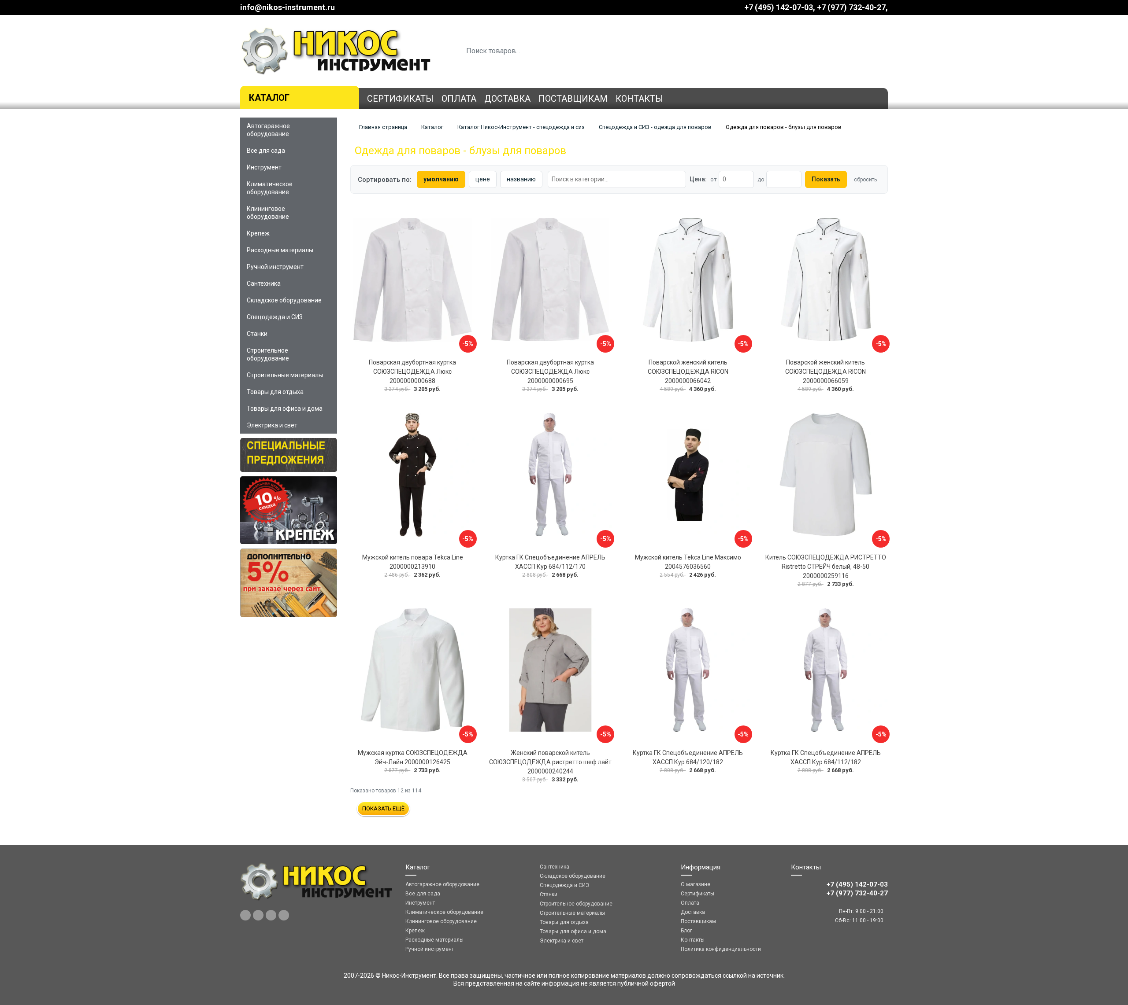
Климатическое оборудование (270, 187)
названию (521, 179)
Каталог (269, 97)
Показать (826, 179)
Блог (686, 931)
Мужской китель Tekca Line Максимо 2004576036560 (688, 562)
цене (482, 179)
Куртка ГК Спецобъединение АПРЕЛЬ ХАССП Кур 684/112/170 (550, 562)
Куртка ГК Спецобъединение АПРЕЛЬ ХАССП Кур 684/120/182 (688, 757)
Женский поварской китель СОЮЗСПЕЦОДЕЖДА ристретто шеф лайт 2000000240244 (550, 762)
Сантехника (264, 283)
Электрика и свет (272, 425)
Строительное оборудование (268, 354)
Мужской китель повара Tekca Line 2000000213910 (412, 562)
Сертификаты (400, 98)
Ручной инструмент (275, 266)
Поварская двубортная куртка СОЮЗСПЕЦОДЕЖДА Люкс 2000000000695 (550, 371)
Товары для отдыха (275, 391)
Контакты (639, 98)
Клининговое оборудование (268, 212)
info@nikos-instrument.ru (287, 7)
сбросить (865, 180)
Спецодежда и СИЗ (275, 316)
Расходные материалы (280, 250)
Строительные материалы (285, 375)
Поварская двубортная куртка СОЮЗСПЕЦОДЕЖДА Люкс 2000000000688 (412, 371)
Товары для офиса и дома (285, 408)
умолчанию (441, 179)
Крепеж (258, 233)
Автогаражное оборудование (268, 129)
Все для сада (266, 150)
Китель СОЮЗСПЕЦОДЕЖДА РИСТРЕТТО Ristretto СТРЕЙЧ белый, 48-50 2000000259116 (825, 566)
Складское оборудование (284, 300)
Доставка (507, 98)
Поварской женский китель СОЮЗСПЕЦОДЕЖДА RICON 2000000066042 (688, 371)
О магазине (695, 884)
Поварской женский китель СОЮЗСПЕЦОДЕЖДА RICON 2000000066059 (825, 371)
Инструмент (264, 167)
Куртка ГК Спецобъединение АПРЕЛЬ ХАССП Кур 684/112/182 (826, 757)
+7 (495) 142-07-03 (778, 7)
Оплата (459, 98)
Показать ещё (383, 808)
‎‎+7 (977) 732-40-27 (851, 7)
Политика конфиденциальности (721, 949)
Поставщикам (573, 98)
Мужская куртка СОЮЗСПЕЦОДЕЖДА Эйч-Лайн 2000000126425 (413, 757)
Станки (257, 333)
